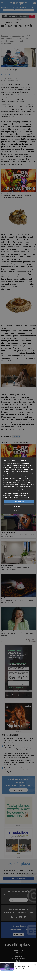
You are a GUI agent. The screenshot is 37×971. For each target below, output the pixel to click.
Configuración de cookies (10, 497)
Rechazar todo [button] (19, 506)
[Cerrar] (35, 965)
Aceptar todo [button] (19, 501)
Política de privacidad (23, 497)
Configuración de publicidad (10, 493)
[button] (18, 510)
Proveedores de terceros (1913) (17, 478)
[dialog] (18, 485)
